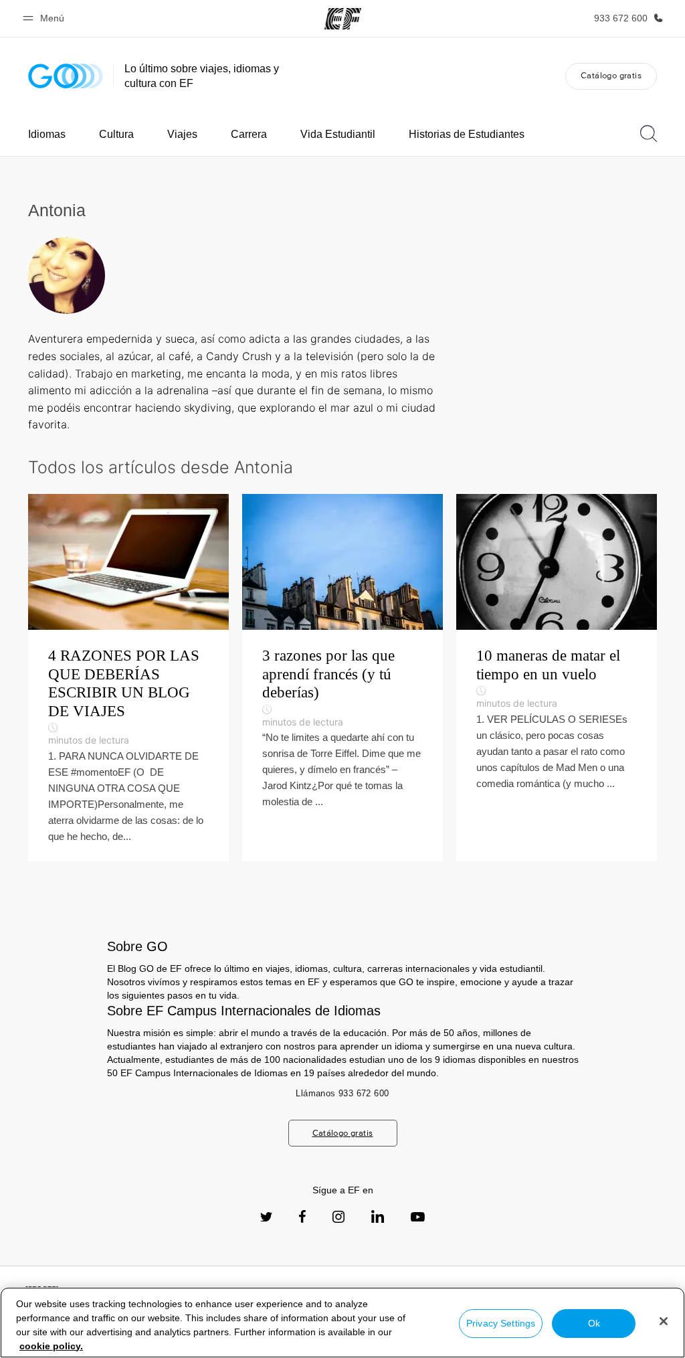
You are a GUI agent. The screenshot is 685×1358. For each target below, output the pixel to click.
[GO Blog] (65, 76)
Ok (594, 1323)
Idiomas (47, 134)
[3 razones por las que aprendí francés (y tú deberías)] (342, 677)
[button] (45, 18)
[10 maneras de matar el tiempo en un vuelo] (556, 677)
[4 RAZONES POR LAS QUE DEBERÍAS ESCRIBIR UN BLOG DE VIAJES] (128, 677)
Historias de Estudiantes (466, 134)
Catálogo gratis (611, 75)
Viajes (182, 134)
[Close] (663, 1321)
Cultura (116, 134)
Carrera (249, 134)
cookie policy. (51, 1346)
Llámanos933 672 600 (342, 1093)
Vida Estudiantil (337, 134)
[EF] (342, 18)
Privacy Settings (500, 1323)
